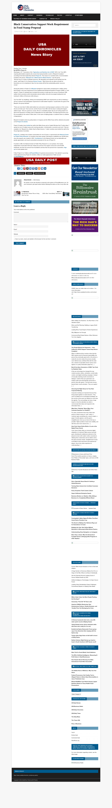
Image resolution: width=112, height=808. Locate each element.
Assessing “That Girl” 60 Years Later (81, 601)
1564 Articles (36, 180)
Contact (30, 15)
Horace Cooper (37, 81)
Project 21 (38, 75)
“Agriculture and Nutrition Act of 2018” (43, 72)
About (22, 15)
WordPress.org (75, 740)
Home (15, 15)
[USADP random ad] (41, 163)
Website (16, 234)
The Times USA (92, 666)
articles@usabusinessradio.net (84, 273)
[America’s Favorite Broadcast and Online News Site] (84, 471)
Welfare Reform (39, 173)
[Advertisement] (56, 795)
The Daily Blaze (75, 716)
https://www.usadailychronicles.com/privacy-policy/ (26, 775)
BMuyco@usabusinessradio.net (79, 277)
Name (15, 224)
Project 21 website (22, 121)
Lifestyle (68, 15)
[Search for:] (85, 25)
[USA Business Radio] (77, 762)
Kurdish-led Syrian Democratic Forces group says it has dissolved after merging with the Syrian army (83, 630)
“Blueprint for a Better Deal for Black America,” (39, 77)
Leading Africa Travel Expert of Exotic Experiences (84, 329)
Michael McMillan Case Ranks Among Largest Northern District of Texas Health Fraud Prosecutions (84, 683)
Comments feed (75, 737)
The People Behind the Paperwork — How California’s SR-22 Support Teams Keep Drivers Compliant (84, 349)
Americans (21, 173)
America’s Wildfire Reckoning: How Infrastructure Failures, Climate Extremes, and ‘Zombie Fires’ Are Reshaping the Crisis (84, 606)
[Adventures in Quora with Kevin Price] (81, 454)
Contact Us (43, 18)
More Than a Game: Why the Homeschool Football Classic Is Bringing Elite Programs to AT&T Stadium (84, 536)
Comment (16, 212)
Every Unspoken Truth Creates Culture (82, 490)
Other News (79, 15)
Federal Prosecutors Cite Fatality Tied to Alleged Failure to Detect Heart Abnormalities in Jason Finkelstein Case (84, 677)
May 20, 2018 (19, 31)
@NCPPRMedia (19, 156)
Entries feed (74, 735)
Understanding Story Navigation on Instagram (84, 532)
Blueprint (34, 88)
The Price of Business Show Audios (24, 18)
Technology (50, 15)
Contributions (38, 138)
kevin (26, 31)
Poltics (59, 15)
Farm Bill (29, 173)
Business (39, 15)
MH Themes (35, 780)
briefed (28, 125)
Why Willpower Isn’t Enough (78, 332)
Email (15, 229)
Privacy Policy (55, 18)
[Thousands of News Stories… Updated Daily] (83, 508)
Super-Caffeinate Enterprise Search (81, 493)
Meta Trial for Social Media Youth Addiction (83, 652)
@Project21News (34, 153)
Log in (73, 732)
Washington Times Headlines (81, 615)
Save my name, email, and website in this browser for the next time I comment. (35, 239)
